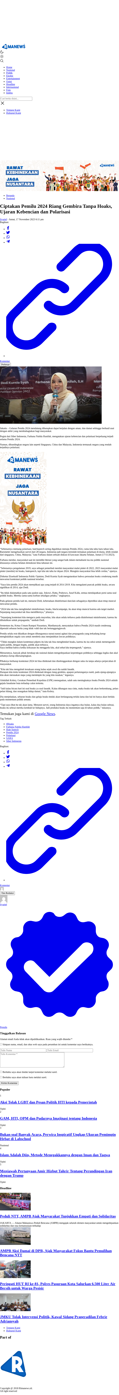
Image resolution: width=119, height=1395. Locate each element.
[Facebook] (8, 229)
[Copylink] (62, 356)
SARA (9, 738)
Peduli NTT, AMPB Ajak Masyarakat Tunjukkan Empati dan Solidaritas (58, 1216)
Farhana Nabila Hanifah (18, 726)
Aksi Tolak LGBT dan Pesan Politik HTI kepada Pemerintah (48, 1102)
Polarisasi (10, 735)
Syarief (3, 219)
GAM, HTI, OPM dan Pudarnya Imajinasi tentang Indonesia (48, 1118)
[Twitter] (8, 233)
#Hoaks (10, 724)
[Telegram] (8, 242)
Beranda (10, 195)
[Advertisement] (59, 21)
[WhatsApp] (8, 238)
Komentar (5, 361)
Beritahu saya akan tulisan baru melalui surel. (25, 1077)
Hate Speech (12, 729)
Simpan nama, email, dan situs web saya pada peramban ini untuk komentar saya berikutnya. (48, 1044)
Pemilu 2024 (12, 732)
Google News (45, 714)
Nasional (10, 198)
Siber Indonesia (13, 741)
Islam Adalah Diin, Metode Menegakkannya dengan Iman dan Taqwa (55, 1155)
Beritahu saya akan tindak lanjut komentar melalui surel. (30, 1072)
